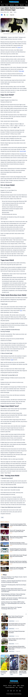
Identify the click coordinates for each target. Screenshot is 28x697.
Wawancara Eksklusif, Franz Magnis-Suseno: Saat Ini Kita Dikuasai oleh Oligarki (14, 577)
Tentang (20, 687)
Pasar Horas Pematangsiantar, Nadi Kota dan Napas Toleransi (13, 585)
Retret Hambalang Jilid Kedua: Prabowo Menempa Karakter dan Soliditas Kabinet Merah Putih (13, 594)
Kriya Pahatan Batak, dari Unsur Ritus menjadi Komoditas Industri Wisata (17, 624)
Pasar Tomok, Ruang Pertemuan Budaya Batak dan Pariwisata (15, 617)
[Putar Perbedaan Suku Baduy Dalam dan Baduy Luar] (14, 662)
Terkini (6, 5)
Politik (18, 685)
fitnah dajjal (21, 71)
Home (2, 5)
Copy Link (12, 14)
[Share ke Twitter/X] (4, 15)
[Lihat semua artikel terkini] (26, 614)
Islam (2, 517)
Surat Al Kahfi (23, 151)
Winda (15, 12)
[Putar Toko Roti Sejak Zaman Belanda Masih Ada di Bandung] (23, 662)
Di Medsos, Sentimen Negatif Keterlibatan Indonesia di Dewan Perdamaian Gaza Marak (13, 581)
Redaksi (22, 685)
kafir (21, 310)
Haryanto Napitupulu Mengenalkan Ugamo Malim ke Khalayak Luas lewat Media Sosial (17, 648)
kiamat (19, 47)
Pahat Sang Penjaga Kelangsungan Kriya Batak (16, 632)
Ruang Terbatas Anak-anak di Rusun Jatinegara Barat (16, 639)
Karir (17, 687)
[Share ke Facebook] (2, 15)
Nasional (12, 5)
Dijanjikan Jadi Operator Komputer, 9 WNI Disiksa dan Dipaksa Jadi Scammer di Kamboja (14, 598)
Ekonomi (22, 5)
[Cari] (26, 2)
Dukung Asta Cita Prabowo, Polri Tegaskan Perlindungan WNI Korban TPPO (11, 608)
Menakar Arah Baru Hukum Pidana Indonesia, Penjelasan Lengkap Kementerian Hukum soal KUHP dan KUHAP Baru (13, 590)
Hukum (14, 685)
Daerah (16, 5)
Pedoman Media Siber (10, 687)
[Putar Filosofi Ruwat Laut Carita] (5, 662)
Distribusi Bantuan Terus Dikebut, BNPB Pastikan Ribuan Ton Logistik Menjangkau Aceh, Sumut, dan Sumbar (13, 603)
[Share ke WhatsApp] (7, 15)
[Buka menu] (1, 2)
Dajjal (12, 359)
